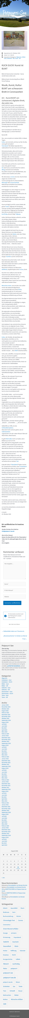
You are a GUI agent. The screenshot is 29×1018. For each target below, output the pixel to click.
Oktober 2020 (5, 810)
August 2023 (5, 745)
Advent (5, 908)
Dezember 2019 (6, 829)
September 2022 (6, 766)
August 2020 (5, 814)
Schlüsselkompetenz (7, 428)
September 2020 (6, 812)
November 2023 (6, 739)
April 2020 (4, 822)
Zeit (4, 1004)
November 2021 (6, 785)
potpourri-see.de (9, 977)
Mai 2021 (4, 797)
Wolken (5, 999)
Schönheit (6, 986)
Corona (12, 177)
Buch (13, 912)
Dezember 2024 (6, 714)
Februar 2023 (5, 757)
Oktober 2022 (5, 764)
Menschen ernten (6, 285)
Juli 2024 (4, 724)
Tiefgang (17, 214)
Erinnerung (6, 937)
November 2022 (6, 762)
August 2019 (5, 837)
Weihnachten (7, 995)
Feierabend (5, 146)
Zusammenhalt (14, 182)
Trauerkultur (23, 466)
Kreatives (6, 955)
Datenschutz (17, 1011)
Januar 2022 (5, 782)
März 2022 (4, 778)
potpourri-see (8, 973)
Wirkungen (5, 182)
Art (2, 168)
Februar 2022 (5, 780)
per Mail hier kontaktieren (13, 666)
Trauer (7, 206)
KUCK (14, 955)
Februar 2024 (5, 734)
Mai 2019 (4, 843)
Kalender (22, 951)
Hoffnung (13, 951)
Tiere (4, 991)
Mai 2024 (4, 728)
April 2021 (4, 799)
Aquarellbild (14, 908)
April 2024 (4, 730)
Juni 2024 (4, 726)
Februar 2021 (5, 803)
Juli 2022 (4, 770)
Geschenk (15, 942)
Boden (14, 234)
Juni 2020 (4, 818)
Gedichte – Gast (6, 688)
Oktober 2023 (5, 741)
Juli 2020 (4, 816)
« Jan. (3, 877)
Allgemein (19, 57)
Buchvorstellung (8, 916)
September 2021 (6, 789)
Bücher (19, 916)
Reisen (18, 982)
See (14, 986)
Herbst (5, 951)
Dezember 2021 (6, 783)
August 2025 (5, 711)
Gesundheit (7, 946)
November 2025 (6, 707)
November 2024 (6, 716)
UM (3, 889)
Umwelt (12, 991)
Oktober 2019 (5, 833)
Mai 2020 (4, 820)
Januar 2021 (5, 805)
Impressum (11, 1011)
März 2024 (4, 732)
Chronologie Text (9, 920)
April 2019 (4, 845)
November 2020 (6, 808)
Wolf (16, 350)
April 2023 (4, 753)
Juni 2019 (4, 841)
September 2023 (6, 743)
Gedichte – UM (6, 689)
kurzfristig (4, 214)
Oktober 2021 (5, 787)
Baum (22, 908)
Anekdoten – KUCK (7, 682)
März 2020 (4, 824)
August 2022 (5, 768)
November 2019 (6, 831)
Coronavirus (6, 925)
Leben (18, 959)
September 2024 (6, 720)
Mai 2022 (4, 774)
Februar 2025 (5, 712)
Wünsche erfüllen (17, 999)
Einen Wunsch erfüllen (10, 929)
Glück (16, 946)
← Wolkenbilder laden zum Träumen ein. (13, 631)
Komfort (8, 256)
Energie (5, 933)
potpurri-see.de (7, 982)
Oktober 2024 (5, 718)
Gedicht (6, 942)
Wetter (16, 995)
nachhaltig (16, 964)
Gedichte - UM (11, 58)
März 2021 (4, 801)
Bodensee (6, 912)
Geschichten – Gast (7, 691)
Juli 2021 (4, 793)
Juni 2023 (4, 749)
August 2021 (5, 791)
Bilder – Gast (5, 684)
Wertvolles (9, 439)
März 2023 (4, 755)
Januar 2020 (5, 828)
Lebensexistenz (6, 432)
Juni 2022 (4, 772)
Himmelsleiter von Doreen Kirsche (17, 885)
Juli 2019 (4, 839)
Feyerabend (17, 937)
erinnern (13, 933)
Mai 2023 (4, 751)
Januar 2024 (5, 735)
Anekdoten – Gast (6, 680)
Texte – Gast (5, 695)
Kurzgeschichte (7, 959)
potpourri (14, 968)
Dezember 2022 (6, 760)
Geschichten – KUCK (7, 693)
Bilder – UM (5, 686)
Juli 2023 (4, 747)
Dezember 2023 (6, 737)
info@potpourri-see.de (8, 531)
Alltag (3, 170)
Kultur (3, 142)
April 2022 (4, 776)
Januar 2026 (5, 705)
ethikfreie (4, 269)
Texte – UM (5, 697)
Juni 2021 (4, 795)
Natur (5, 968)
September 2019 (6, 835)
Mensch (6, 964)
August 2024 (5, 722)
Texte (20, 986)
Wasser (20, 991)
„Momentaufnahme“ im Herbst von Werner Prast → (15, 636)
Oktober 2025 (5, 709)
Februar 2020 (5, 826)
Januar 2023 (5, 759)
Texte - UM (18, 58)
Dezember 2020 (6, 806)
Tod (17, 461)
